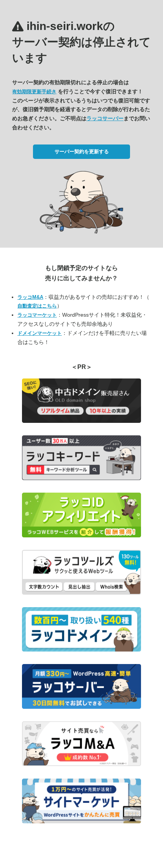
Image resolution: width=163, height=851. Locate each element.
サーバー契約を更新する (82, 151)
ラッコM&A (30, 297)
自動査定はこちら (37, 306)
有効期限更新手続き (34, 91)
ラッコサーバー (105, 118)
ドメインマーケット (39, 333)
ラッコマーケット (37, 315)
